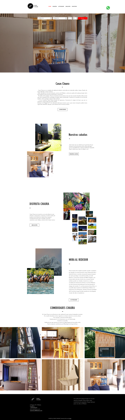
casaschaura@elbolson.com (36, 410)
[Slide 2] (62, 69)
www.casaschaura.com (35, 409)
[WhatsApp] (108, 7)
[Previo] (8, 42)
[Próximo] (117, 42)
